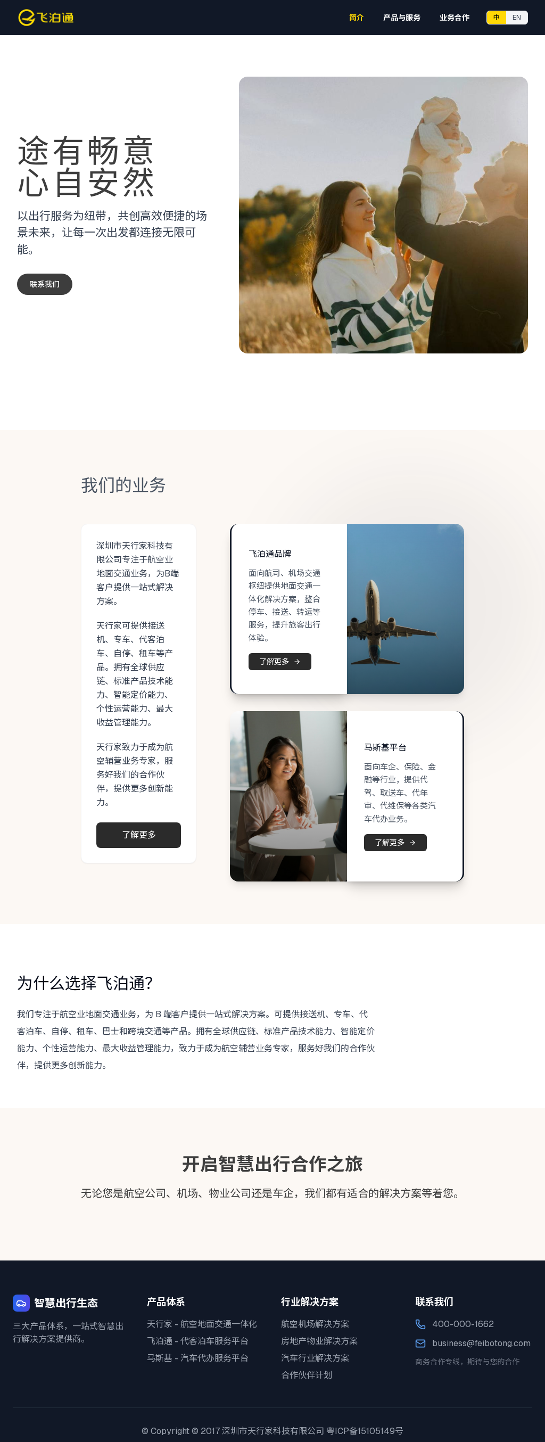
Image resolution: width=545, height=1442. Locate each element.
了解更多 (139, 835)
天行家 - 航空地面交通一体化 (202, 1324)
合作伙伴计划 (306, 1375)
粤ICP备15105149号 (364, 1431)
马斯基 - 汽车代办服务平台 (198, 1358)
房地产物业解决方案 (319, 1341)
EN (517, 17)
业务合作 (454, 17)
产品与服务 (401, 17)
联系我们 (45, 284)
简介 (356, 17)
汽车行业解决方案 (315, 1358)
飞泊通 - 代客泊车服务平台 (198, 1341)
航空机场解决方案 (315, 1324)
